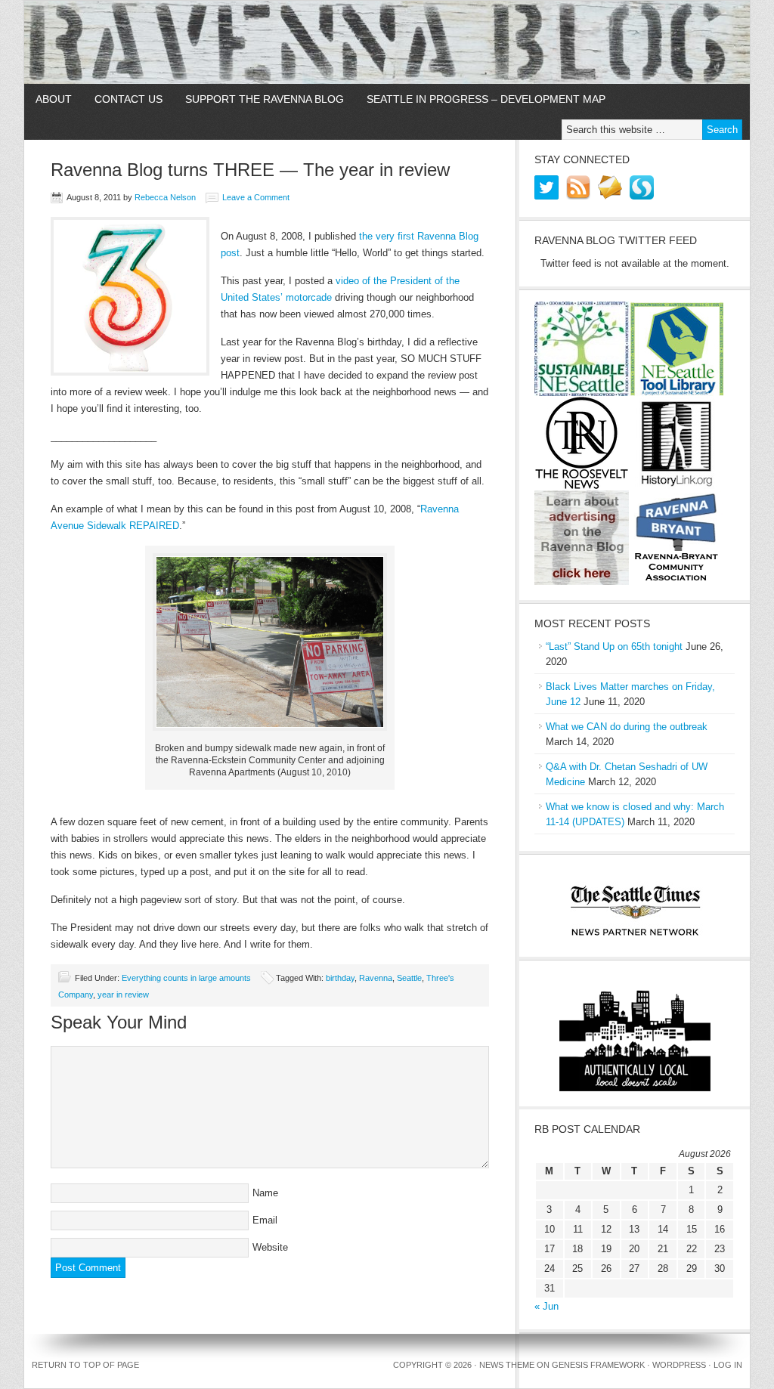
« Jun (546, 1306)
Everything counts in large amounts (186, 977)
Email (264, 1220)
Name (265, 1193)
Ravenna (375, 977)
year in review (123, 994)
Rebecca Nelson (165, 197)
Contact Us (128, 99)
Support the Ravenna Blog (264, 99)
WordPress (679, 1364)
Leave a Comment (255, 197)
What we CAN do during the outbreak (626, 726)
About (54, 99)
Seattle (409, 977)
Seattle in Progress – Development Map (486, 99)
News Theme (506, 1364)
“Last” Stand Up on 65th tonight (614, 646)
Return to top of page (85, 1364)
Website (270, 1247)
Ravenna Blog (387, 42)
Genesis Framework (598, 1364)
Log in (728, 1364)
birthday (340, 977)
